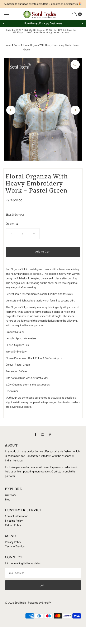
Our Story (10, 495)
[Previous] (4, 24)
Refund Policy (13, 525)
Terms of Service (14, 546)
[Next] (82, 24)
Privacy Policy (13, 542)
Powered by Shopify (39, 602)
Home (8, 45)
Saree (17, 45)
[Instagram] (42, 434)
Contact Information (16, 516)
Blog (7, 499)
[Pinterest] (50, 434)
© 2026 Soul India (15, 602)
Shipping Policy (14, 520)
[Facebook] (36, 434)
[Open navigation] (6, 14)
